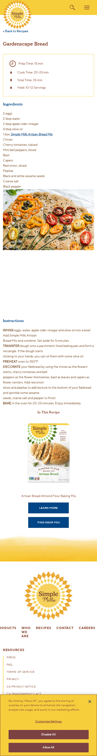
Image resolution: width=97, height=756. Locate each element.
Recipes (43, 628)
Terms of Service (21, 672)
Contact (64, 628)
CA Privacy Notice (21, 686)
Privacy (13, 679)
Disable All (48, 734)
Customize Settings (48, 721)
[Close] (90, 702)
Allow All (48, 747)
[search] (72, 7)
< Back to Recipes (15, 31)
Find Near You (48, 522)
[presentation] (48, 595)
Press (11, 657)
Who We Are (25, 632)
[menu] (87, 7)
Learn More (48, 508)
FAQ (9, 664)
